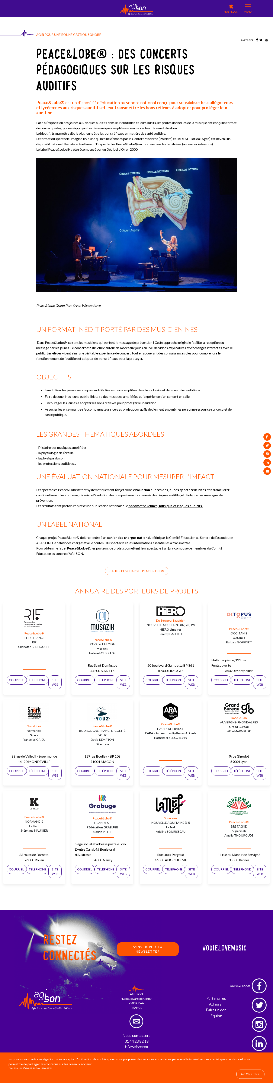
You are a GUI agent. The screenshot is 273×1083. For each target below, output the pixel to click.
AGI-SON (84, 18)
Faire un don (216, 1009)
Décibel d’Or (115, 149)
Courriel (16, 680)
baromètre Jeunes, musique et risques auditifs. (166, 506)
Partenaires (216, 998)
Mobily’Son (119, 19)
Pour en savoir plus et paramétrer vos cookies (30, 1068)
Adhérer (216, 1004)
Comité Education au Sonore (189, 537)
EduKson (101, 19)
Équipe (216, 1015)
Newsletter (142, 22)
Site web (55, 682)
